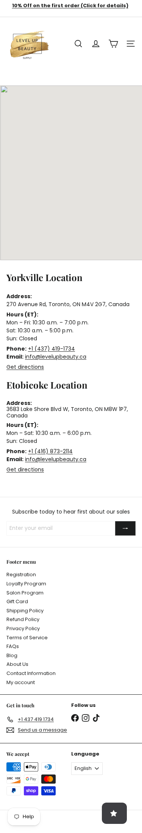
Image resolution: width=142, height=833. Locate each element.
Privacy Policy (23, 628)
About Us (17, 664)
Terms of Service (27, 637)
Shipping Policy (25, 610)
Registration (21, 574)
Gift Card (17, 601)
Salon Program (25, 592)
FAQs (12, 646)
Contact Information (31, 673)
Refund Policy (22, 619)
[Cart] (113, 44)
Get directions (25, 367)
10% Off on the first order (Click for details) (70, 5)
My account (20, 682)
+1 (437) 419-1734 (51, 348)
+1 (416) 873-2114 (50, 451)
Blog (11, 655)
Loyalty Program (26, 583)
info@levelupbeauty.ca (55, 356)
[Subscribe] (125, 528)
